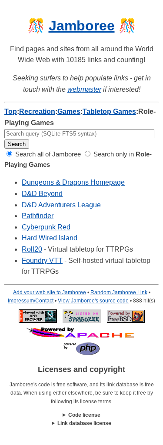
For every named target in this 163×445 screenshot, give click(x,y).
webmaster (84, 89)
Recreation (37, 111)
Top (10, 111)
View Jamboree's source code (93, 301)
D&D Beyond (42, 193)
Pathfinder (37, 215)
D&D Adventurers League (61, 205)
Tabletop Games (109, 111)
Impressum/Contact (30, 301)
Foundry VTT (42, 260)
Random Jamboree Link (118, 292)
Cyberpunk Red (46, 227)
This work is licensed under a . (81, 424)
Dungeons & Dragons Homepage (73, 182)
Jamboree (82, 25)
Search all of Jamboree (47, 154)
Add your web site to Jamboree (49, 292)
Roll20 (32, 249)
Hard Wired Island (49, 238)
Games (68, 111)
